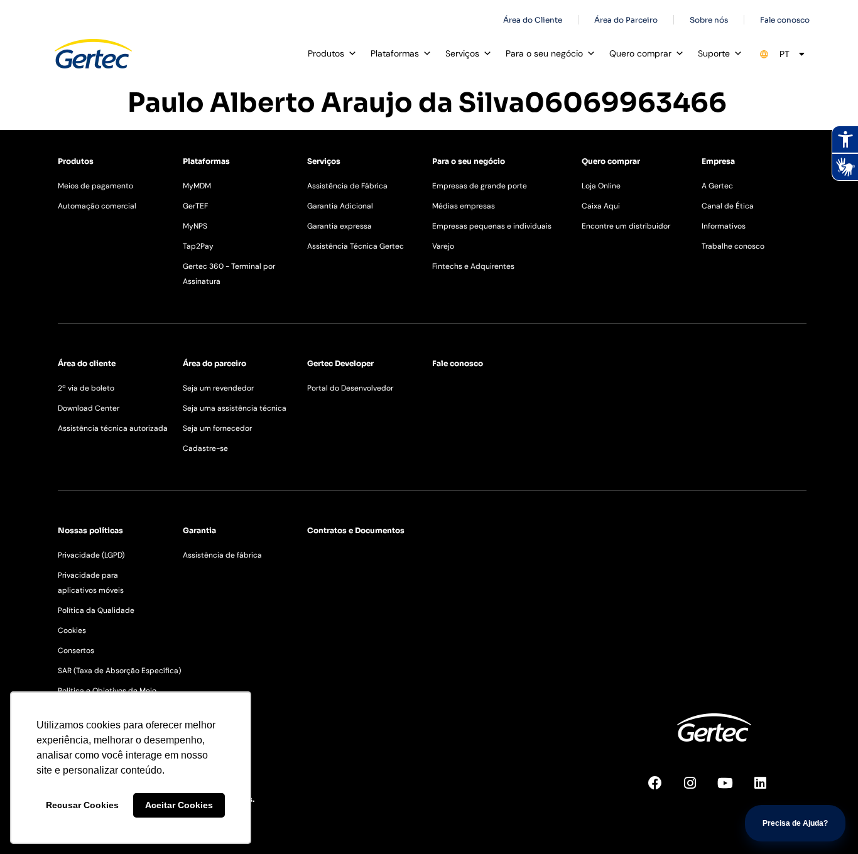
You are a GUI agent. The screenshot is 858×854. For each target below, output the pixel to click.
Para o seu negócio (544, 53)
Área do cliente (87, 363)
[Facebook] (662, 790)
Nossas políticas (90, 530)
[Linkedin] (767, 790)
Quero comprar (640, 53)
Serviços (462, 53)
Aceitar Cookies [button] (179, 805)
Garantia (199, 530)
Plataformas (395, 53)
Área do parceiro (214, 363)
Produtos (326, 53)
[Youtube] (732, 790)
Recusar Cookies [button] (82, 805)
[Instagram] (697, 790)
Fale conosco (457, 363)
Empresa (718, 161)
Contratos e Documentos (356, 530)
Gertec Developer (340, 363)
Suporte (714, 53)
